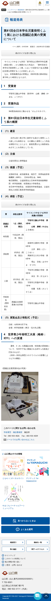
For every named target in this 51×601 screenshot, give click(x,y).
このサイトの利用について (15, 559)
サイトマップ (10, 555)
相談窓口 (13, 542)
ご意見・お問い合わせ (13, 565)
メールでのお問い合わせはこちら (21, 439)
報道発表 (21, 10)
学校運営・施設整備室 (13, 432)
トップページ (11, 10)
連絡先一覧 (38, 542)
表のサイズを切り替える (25, 53)
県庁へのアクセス (37, 549)
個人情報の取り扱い (12, 562)
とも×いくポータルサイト (13, 478)
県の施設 (13, 549)
